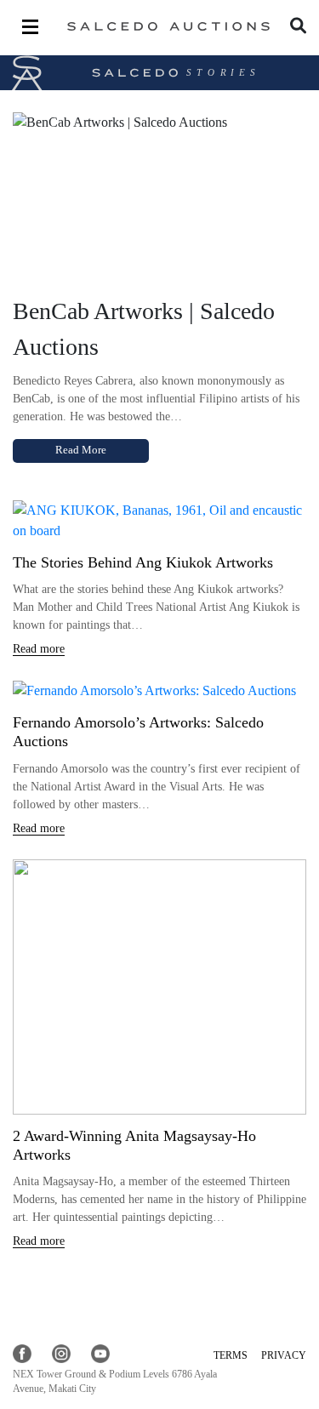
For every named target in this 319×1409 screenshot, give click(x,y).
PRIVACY (283, 1355)
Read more (39, 648)
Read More (80, 449)
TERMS (231, 1355)
